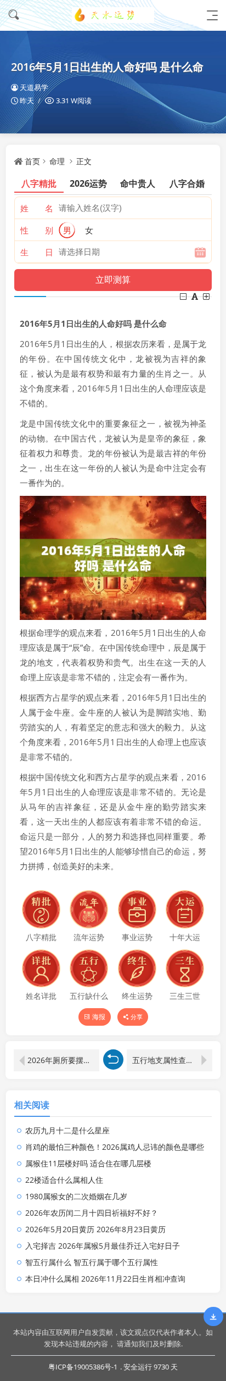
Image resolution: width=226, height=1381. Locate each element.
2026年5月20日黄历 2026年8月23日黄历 (95, 1229)
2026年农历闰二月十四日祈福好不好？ (91, 1212)
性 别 (36, 230)
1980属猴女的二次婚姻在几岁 (76, 1196)
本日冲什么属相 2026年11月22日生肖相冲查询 (105, 1278)
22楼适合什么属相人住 (64, 1180)
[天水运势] (113, 15)
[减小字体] (184, 296)
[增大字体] (207, 296)
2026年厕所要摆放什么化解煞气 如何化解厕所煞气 (63, 1060)
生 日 (36, 252)
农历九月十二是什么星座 (67, 1130)
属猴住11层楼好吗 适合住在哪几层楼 (88, 1163)
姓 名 (36, 208)
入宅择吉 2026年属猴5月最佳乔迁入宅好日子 (102, 1245)
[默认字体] (195, 296)
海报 (98, 1016)
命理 (57, 161)
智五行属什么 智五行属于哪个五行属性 (91, 1262)
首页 (32, 161)
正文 (84, 161)
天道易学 (34, 87)
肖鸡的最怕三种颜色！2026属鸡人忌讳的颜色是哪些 (114, 1147)
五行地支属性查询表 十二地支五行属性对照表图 (172, 1060)
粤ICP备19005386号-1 (82, 1367)
